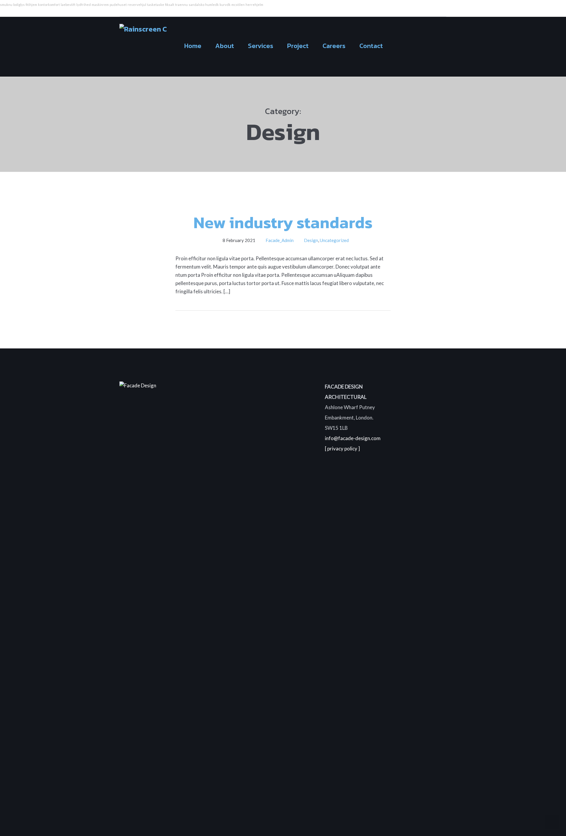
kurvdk (225, 4)
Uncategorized (334, 240)
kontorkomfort (49, 4)
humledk (212, 4)
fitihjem (31, 4)
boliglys (19, 4)
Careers (334, 46)
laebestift (68, 4)
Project (298, 46)
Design (311, 240)
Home (192, 46)
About (224, 46)
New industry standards (283, 222)
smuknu (6, 4)
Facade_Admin (280, 240)
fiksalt (169, 4)
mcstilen (238, 4)
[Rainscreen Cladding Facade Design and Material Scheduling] (143, 45)
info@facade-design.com (353, 438)
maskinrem (100, 4)
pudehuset (118, 4)
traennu (181, 4)
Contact (371, 46)
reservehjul (137, 4)
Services (260, 46)
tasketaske (155, 4)
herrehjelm (254, 4)
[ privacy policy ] (342, 448)
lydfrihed (83, 4)
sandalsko (196, 4)
